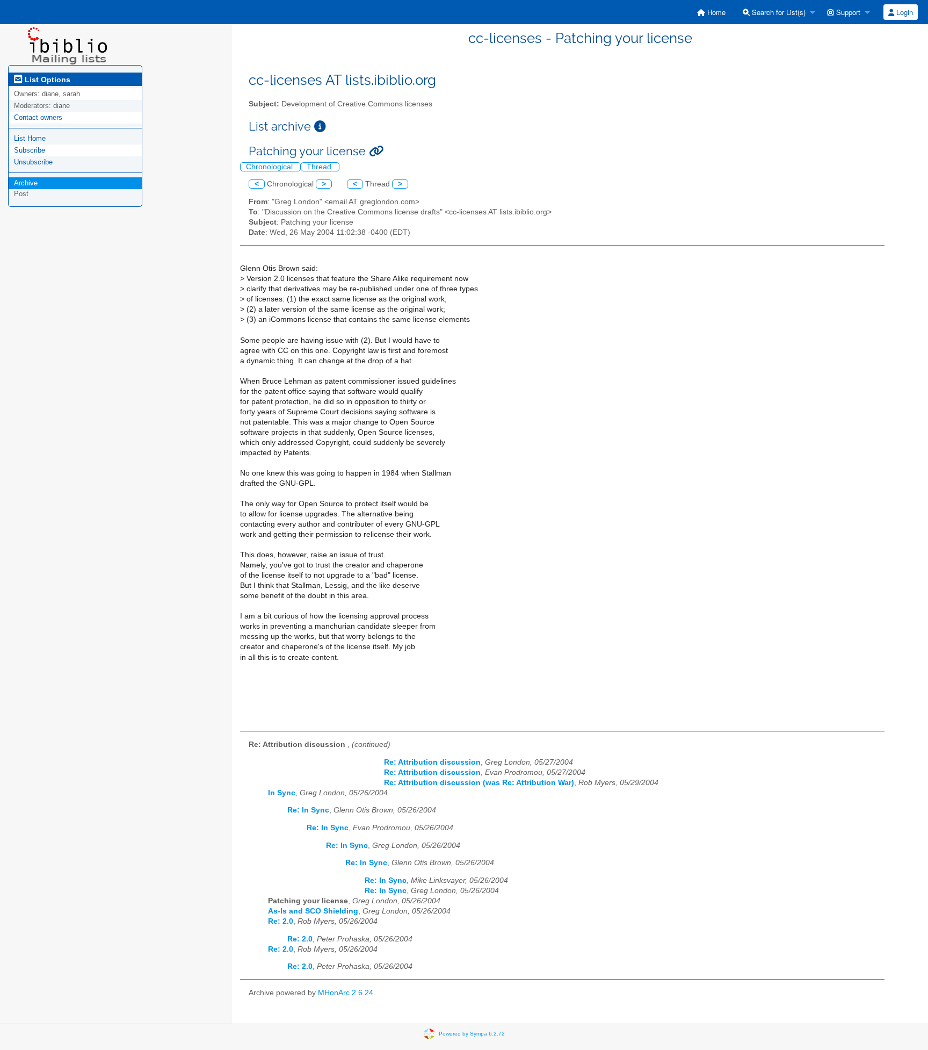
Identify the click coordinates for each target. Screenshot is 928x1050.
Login (903, 12)
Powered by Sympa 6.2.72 (472, 1033)
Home (715, 12)
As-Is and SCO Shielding (313, 911)
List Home (30, 138)
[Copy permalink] (376, 151)
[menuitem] (711, 12)
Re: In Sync (308, 810)
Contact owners (38, 117)
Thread (320, 167)
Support (847, 12)
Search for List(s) (778, 12)
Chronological (270, 167)
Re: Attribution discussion (432, 762)
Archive (26, 183)
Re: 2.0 (280, 921)
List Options (46, 79)
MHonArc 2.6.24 (345, 993)
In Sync (281, 793)
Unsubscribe (33, 162)
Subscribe (29, 150)
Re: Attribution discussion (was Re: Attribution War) (479, 783)
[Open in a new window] (320, 126)
